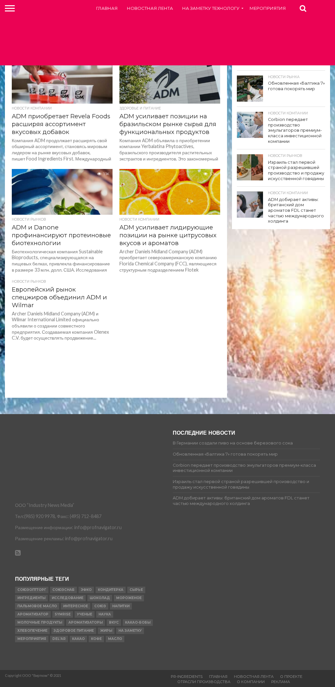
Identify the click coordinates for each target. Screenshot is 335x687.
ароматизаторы (85, 622)
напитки (121, 606)
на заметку (130, 630)
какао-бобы (137, 622)
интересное (75, 606)
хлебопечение (32, 630)
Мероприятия (268, 8)
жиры (106, 630)
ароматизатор (32, 614)
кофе (96, 639)
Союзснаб (63, 590)
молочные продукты (39, 622)
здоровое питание (74, 630)
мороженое (129, 598)
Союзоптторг (31, 590)
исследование (67, 598)
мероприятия (31, 639)
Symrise (63, 614)
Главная (107, 8)
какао (78, 639)
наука (104, 614)
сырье (136, 590)
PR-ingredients (187, 676)
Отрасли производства (203, 681)
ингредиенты (31, 598)
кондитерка (110, 590)
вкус (114, 622)
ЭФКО (86, 590)
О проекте (291, 676)
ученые (84, 614)
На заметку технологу (210, 8)
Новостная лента (150, 8)
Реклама (280, 681)
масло (115, 639)
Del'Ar (59, 639)
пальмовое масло (37, 606)
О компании (251, 681)
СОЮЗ (100, 606)
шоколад (100, 598)
